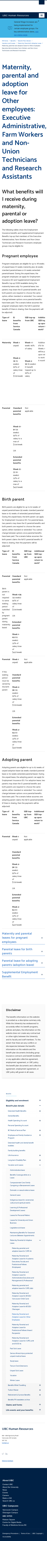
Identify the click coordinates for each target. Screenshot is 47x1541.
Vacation (13, 1375)
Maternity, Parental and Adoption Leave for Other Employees (21, 1317)
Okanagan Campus (10, 1513)
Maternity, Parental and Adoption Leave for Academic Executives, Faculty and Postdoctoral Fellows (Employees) (23, 1262)
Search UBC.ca (9, 1501)
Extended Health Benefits (17, 1111)
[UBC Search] (41, 3)
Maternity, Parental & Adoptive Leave (29, 43)
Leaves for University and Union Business (21, 1222)
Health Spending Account (17, 1120)
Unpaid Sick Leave (16, 1370)
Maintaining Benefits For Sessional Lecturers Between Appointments (22, 1234)
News (5, 1490)
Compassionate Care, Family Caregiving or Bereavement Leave (22, 1184)
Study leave (14, 1361)
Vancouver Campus (10, 1510)
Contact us (5, 1443)
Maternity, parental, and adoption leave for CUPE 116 (21, 1250)
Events (5, 1493)
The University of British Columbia (17, 5)
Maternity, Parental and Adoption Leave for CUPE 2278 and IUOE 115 (23, 1341)
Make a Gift (7, 1498)
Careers (6, 1495)
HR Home (5, 41)
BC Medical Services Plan (17, 1130)
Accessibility (7, 1537)
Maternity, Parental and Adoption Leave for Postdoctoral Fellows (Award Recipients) (22, 1329)
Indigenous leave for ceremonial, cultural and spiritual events (22, 1201)
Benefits (13, 41)
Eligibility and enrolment (17, 1100)
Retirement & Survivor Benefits (19, 1395)
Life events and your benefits (19, 1410)
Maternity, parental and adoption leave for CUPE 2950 (22, 1287)
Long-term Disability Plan (17, 1160)
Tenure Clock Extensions (19, 1366)
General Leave (15, 1195)
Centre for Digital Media (12, 1522)
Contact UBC (8, 1484)
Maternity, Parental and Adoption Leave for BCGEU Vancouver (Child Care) (21, 1296)
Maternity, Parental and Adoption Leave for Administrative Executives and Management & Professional (23, 1276)
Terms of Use (25, 1533)
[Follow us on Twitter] (3, 1453)
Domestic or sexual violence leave (22, 1190)
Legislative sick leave (17, 1227)
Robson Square (9, 1520)
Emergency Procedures (11, 1533)
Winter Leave (15, 1380)
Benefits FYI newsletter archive (19, 1399)
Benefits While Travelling (17, 1385)
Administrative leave (17, 1170)
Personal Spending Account (18, 1125)
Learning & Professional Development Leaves (18, 1209)
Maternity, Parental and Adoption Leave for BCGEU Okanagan (21, 1306)
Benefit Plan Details (24, 41)
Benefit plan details (15, 1106)
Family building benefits (16, 1150)
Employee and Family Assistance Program (20, 1137)
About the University (10, 1487)
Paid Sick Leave (15, 1348)
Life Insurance (13, 1155)
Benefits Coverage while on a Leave (20, 1176)
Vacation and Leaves (8, 43)
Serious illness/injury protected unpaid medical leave (21, 1355)
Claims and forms (14, 1405)
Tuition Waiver (13, 1390)
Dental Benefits (13, 1116)
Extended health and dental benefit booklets (21, 1144)
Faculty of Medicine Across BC (15, 1525)
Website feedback (7, 1461)
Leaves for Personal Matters (20, 1215)
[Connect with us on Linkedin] (7, 1453)
